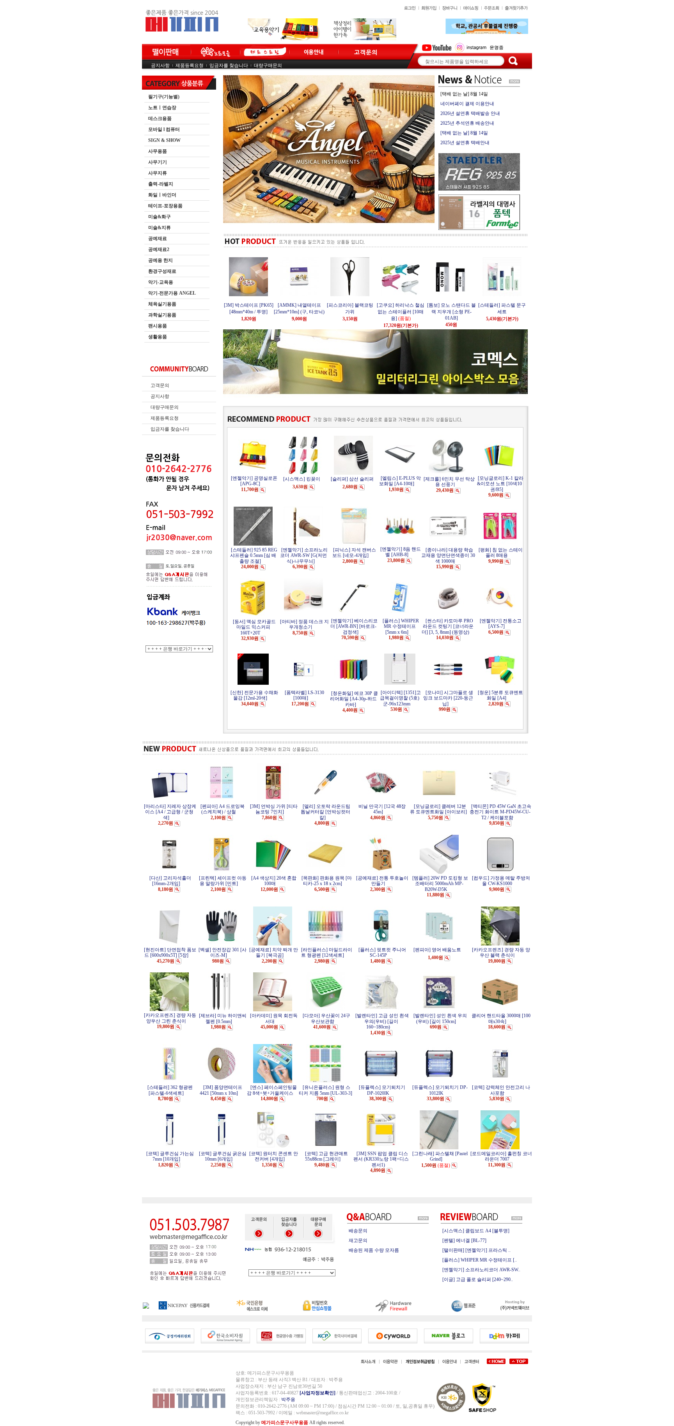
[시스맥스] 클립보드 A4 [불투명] (475, 1230)
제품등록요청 (190, 65)
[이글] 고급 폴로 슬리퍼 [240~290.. (477, 1279)
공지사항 (160, 65)
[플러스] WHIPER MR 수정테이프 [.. (479, 1260)
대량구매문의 (268, 65)
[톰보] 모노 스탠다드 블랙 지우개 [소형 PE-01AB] (411, 311)
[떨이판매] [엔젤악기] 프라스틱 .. (476, 1250)
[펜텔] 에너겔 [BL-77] (464, 1240)
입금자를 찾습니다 (228, 65)
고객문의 (160, 385)
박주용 (288, 1399)
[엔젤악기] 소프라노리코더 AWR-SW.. (481, 1269)
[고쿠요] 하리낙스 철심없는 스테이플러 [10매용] (360, 311)
